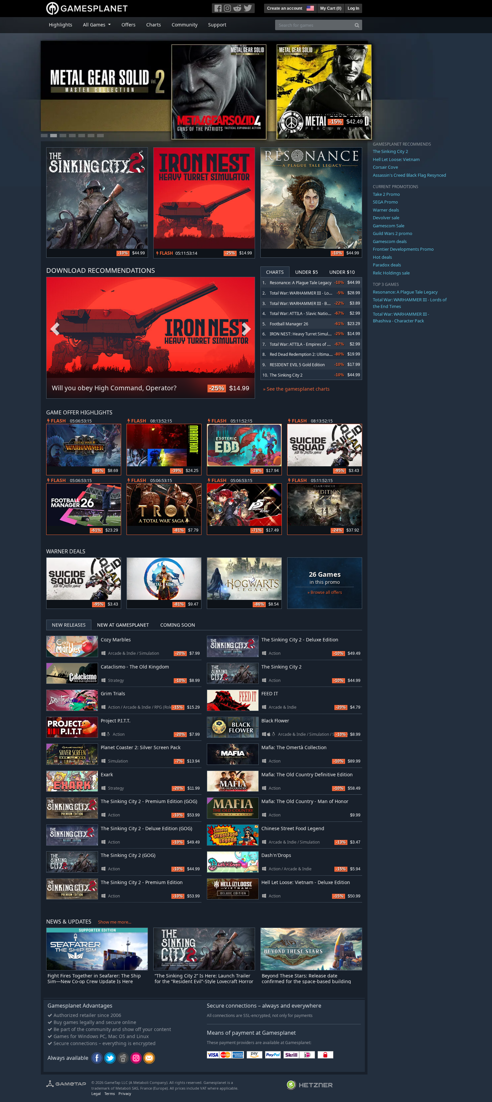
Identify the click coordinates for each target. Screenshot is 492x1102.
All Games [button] (95, 24)
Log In (353, 8)
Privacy (124, 1093)
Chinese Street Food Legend (292, 828)
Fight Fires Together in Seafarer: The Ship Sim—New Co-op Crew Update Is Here (94, 978)
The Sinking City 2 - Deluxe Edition (299, 639)
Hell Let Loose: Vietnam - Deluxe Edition (305, 882)
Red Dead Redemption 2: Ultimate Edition (308, 354)
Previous (55, 329)
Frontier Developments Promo (403, 249)
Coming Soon (177, 625)
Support (217, 24)
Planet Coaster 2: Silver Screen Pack (140, 747)
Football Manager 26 (289, 323)
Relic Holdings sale (391, 273)
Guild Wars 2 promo (392, 233)
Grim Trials (113, 693)
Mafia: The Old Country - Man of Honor (304, 801)
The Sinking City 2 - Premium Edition (142, 882)
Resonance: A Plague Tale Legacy (300, 282)
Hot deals (382, 257)
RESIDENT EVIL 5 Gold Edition (297, 364)
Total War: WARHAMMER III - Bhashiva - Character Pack (321, 303)
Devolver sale (386, 218)
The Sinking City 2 (286, 375)
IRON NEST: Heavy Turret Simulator (303, 333)
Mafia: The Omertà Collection (294, 747)
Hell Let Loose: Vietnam (396, 159)
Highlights (60, 24)
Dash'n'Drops (276, 855)
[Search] (357, 25)
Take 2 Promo (386, 194)
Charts (153, 24)
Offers (128, 24)
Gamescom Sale (388, 226)
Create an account (284, 8)
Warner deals (386, 210)
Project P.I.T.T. (116, 720)
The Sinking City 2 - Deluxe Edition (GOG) (146, 828)
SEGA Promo (385, 202)
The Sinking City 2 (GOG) (128, 855)
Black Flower (275, 720)
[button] (309, 7)
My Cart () (330, 8)
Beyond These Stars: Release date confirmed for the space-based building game (306, 981)
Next (246, 329)
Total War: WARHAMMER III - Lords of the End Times (318, 293)
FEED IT (269, 693)
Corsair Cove (385, 167)
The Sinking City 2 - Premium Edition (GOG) (149, 801)
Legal (96, 1093)
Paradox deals (387, 265)
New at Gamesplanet (123, 625)
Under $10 (342, 272)
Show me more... (114, 922)
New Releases (69, 625)
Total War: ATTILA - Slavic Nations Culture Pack (313, 313)
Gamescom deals (390, 241)
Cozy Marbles (116, 639)
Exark (107, 774)
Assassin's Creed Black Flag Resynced (409, 175)
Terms (109, 1093)
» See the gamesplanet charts (296, 389)
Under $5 (306, 272)
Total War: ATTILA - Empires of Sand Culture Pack (315, 344)
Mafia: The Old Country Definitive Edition (307, 774)
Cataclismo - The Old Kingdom (135, 666)
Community (184, 24)
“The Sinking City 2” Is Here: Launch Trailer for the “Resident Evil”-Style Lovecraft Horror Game (204, 981)
